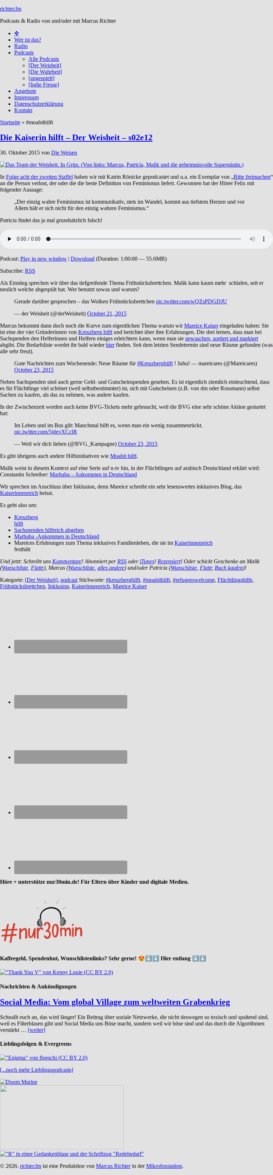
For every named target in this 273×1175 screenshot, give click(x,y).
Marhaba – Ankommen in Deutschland (93, 474)
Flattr (37, 568)
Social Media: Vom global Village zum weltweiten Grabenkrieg (115, 1002)
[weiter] (36, 1030)
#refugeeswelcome (194, 580)
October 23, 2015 (34, 370)
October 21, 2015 (107, 313)
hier (110, 345)
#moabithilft (156, 580)
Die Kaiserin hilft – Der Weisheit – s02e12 (76, 137)
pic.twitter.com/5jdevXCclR (45, 432)
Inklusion (58, 586)
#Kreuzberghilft (155, 363)
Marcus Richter (113, 1166)
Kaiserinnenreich (19, 493)
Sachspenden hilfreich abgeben (49, 530)
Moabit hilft (123, 456)
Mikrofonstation (164, 1166)
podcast (68, 580)
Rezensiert (169, 561)
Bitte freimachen (252, 177)
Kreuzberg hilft (95, 332)
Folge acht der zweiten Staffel (39, 177)
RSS (30, 271)
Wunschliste (81, 568)
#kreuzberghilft (123, 580)
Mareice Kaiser (201, 326)
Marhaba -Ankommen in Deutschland (56, 536)
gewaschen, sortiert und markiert (221, 338)
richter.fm (10, 9)
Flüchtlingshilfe (235, 580)
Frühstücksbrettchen (22, 586)
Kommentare (66, 561)
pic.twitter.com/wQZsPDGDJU (191, 301)
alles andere (110, 568)
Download (83, 259)
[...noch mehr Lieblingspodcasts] (36, 1070)
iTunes (147, 561)
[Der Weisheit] (41, 580)
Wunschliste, (16, 568)
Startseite (10, 122)
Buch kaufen (229, 568)
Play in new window (43, 259)
